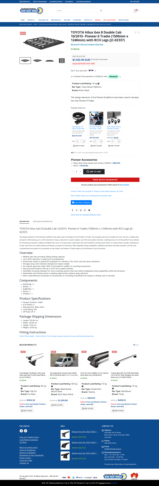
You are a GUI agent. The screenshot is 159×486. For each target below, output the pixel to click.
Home (23, 20)
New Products (56, 20)
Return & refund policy (28, 447)
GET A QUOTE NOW (109, 20)
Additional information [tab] (42, 221)
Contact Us (88, 20)
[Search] (101, 10)
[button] (20, 43)
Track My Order (25, 460)
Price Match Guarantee (99, 59)
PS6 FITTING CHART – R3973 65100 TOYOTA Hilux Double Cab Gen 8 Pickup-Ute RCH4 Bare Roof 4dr (56, 336)
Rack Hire (67, 20)
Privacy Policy (25, 458)
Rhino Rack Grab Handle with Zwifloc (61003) (96, 163)
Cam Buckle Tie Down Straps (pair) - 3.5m (78, 128)
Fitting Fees (77, 20)
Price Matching (123, 20)
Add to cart (95, 171)
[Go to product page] (65, 434)
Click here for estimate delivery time (86, 215)
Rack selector (43, 20)
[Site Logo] (31, 10)
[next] (138, 32)
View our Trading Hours (29, 437)
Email (89, 210)
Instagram (25, 430)
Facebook (72, 210)
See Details (124, 185)
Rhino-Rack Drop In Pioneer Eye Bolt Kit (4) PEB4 (114, 128)
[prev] (135, 32)
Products (30, 20)
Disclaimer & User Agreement (31, 455)
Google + (85, 210)
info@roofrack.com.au (112, 449)
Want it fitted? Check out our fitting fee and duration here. (91, 196)
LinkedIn (81, 210)
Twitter (76, 210)
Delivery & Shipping (27, 453)
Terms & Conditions (27, 450)
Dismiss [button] (114, 483)
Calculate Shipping (82, 202)
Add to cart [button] (79, 146)
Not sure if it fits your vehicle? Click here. (87, 44)
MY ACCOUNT (135, 1)
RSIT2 (80, 166)
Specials (97, 20)
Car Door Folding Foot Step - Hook (95, 128)
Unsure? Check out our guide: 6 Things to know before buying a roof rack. (97, 191)
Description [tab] (24, 221)
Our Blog (23, 442)
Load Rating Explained (28, 440)
